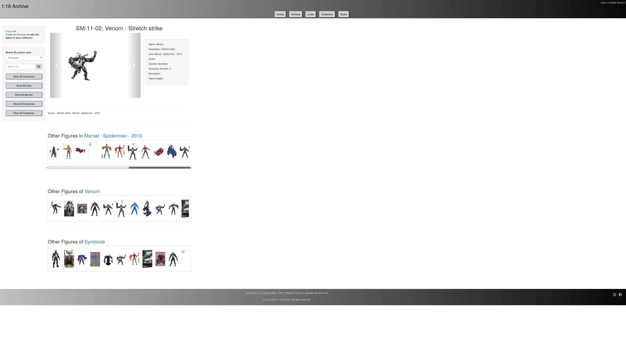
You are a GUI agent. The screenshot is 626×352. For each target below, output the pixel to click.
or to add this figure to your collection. (22, 34)
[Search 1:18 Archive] (39, 66)
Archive (295, 14)
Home (280, 14)
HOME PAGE (269, 293)
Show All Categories (24, 113)
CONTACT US (253, 293)
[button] (57, 65)
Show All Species (24, 94)
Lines (310, 14)
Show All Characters (23, 76)
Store (343, 14)
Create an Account (16, 34)
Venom (92, 191)
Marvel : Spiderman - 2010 (113, 135)
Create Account (617, 2)
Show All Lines (23, 85)
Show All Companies (23, 103)
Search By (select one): (19, 52)
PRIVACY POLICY (294, 293)
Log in (604, 2)
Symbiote (94, 241)
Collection (327, 14)
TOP (280, 293)
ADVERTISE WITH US (316, 293)
